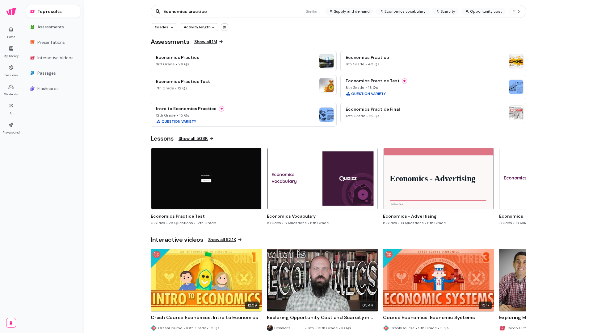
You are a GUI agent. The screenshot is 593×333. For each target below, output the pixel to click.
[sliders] (224, 27)
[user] (11, 323)
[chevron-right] (519, 11)
